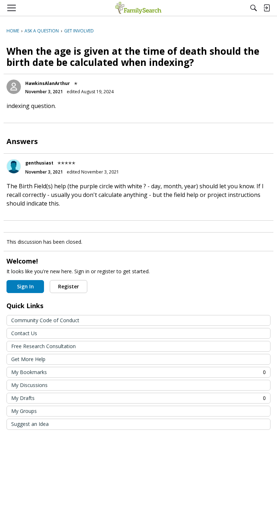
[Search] (253, 8)
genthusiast (39, 163)
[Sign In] (266, 8)
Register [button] (68, 286)
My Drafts (138, 398)
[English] (138, 8)
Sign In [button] (25, 286)
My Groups (24, 411)
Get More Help (28, 359)
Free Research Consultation (43, 346)
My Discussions (29, 385)
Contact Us (24, 333)
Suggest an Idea (30, 423)
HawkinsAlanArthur (47, 83)
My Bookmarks (138, 372)
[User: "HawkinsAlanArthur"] (13, 87)
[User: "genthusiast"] (13, 166)
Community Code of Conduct (45, 320)
